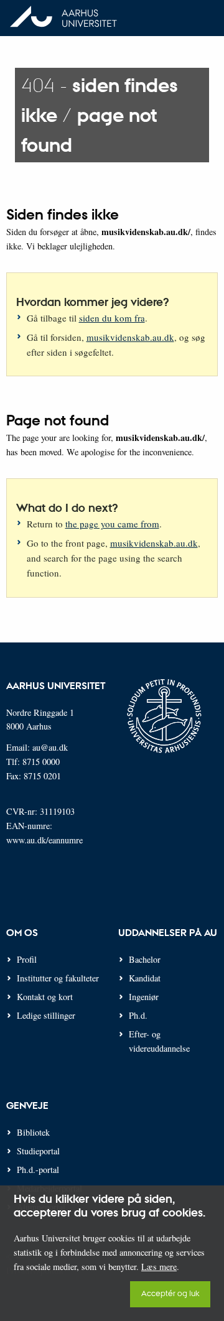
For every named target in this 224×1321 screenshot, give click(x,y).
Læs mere (159, 1266)
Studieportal (38, 1151)
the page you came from (112, 523)
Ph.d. (138, 1015)
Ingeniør (144, 997)
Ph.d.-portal (38, 1169)
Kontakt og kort (45, 997)
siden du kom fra (112, 318)
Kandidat (145, 978)
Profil (27, 959)
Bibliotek (33, 1132)
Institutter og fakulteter (58, 978)
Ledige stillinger (46, 1015)
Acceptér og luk (170, 1293)
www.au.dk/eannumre (44, 840)
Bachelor (145, 959)
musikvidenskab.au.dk (130, 337)
